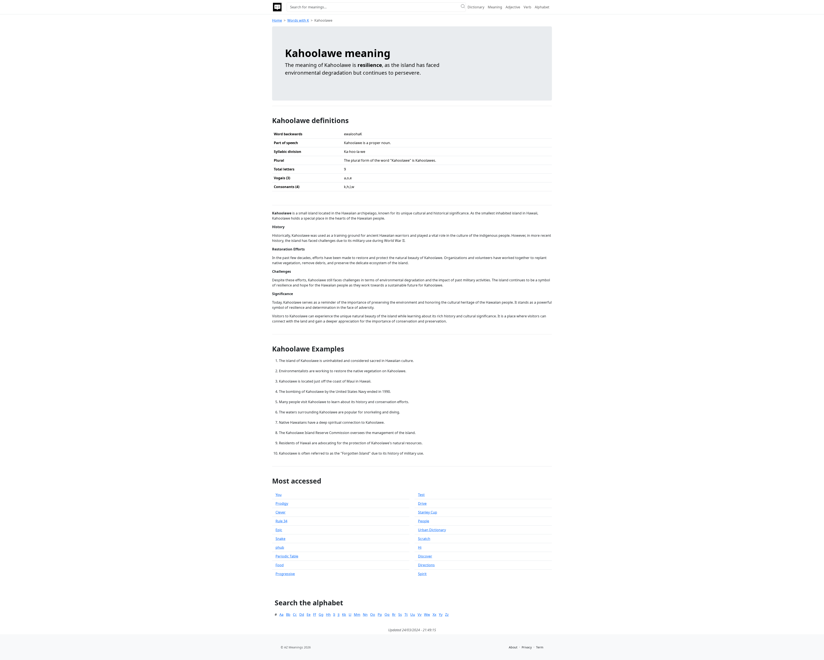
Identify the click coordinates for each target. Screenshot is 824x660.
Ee (309, 614)
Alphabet (542, 7)
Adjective (513, 7)
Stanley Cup (427, 512)
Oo (372, 614)
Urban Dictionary (432, 529)
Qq (387, 614)
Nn (365, 614)
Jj (338, 614)
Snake (280, 538)
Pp (380, 614)
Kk (344, 614)
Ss (400, 614)
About (513, 647)
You (279, 494)
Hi (419, 547)
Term (539, 647)
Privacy (527, 647)
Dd (301, 614)
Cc (295, 614)
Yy (440, 614)
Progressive (285, 573)
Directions (426, 565)
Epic (279, 529)
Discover (425, 556)
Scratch (424, 538)
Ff (314, 614)
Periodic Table (287, 556)
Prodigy (282, 503)
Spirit (422, 573)
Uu (412, 614)
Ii (334, 614)
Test (421, 494)
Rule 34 (281, 521)
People (423, 521)
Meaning (495, 7)
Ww (427, 614)
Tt (406, 614)
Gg (321, 614)
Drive (422, 503)
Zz (447, 614)
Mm (357, 614)
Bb (288, 614)
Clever (281, 512)
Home (277, 20)
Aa (281, 614)
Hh (328, 614)
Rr (394, 614)
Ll (350, 614)
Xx (434, 614)
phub (280, 547)
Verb (527, 7)
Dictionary (476, 7)
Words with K (298, 20)
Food (280, 565)
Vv (419, 614)
